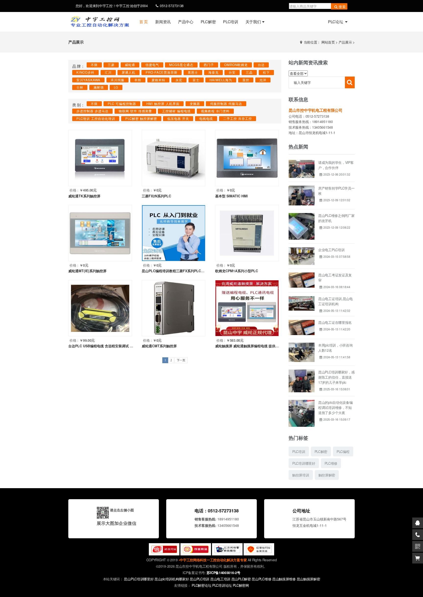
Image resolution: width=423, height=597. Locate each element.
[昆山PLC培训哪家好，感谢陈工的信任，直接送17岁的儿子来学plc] (302, 371)
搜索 (342, 6)
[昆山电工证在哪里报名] (302, 321)
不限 (94, 64)
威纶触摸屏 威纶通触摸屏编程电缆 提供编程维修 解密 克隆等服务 (265, 345)
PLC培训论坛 (222, 585)
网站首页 (328, 42)
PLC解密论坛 (202, 585)
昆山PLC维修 (261, 578)
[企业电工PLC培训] (302, 249)
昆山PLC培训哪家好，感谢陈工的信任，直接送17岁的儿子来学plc (336, 377)
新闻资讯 (163, 21)
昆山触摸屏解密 (308, 578)
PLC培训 (230, 21)
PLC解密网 (241, 585)
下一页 (181, 360)
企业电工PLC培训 (331, 249)
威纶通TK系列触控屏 (84, 195)
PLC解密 (208, 21)
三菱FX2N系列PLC (156, 195)
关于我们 (253, 21)
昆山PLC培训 (199, 578)
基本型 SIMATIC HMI (231, 195)
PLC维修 (331, 463)
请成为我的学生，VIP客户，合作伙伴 (335, 165)
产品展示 (345, 42)
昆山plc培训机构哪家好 (171, 578)
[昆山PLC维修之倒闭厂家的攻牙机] (302, 214)
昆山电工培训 (220, 578)
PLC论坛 (336, 21)
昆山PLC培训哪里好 (138, 578)
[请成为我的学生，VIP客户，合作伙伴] (302, 161)
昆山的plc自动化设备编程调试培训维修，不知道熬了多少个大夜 (335, 407)
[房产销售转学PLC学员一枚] (302, 187)
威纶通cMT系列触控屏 (159, 345)
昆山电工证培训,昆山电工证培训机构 (335, 301)
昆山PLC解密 (241, 578)
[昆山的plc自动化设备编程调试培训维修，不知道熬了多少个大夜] (302, 401)
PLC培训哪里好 (303, 463)
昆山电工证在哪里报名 (335, 322)
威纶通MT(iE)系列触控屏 (87, 270)
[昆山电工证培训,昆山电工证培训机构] (302, 297)
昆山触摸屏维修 (284, 578)
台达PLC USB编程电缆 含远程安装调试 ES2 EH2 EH (108, 345)
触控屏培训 (300, 475)
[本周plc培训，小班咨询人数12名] (302, 344)
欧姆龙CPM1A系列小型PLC (236, 270)
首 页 (143, 21)
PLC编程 (343, 451)
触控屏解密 (326, 475)
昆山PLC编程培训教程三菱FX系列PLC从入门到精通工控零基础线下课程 (197, 270)
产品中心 (185, 21)
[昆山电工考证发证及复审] (302, 274)
